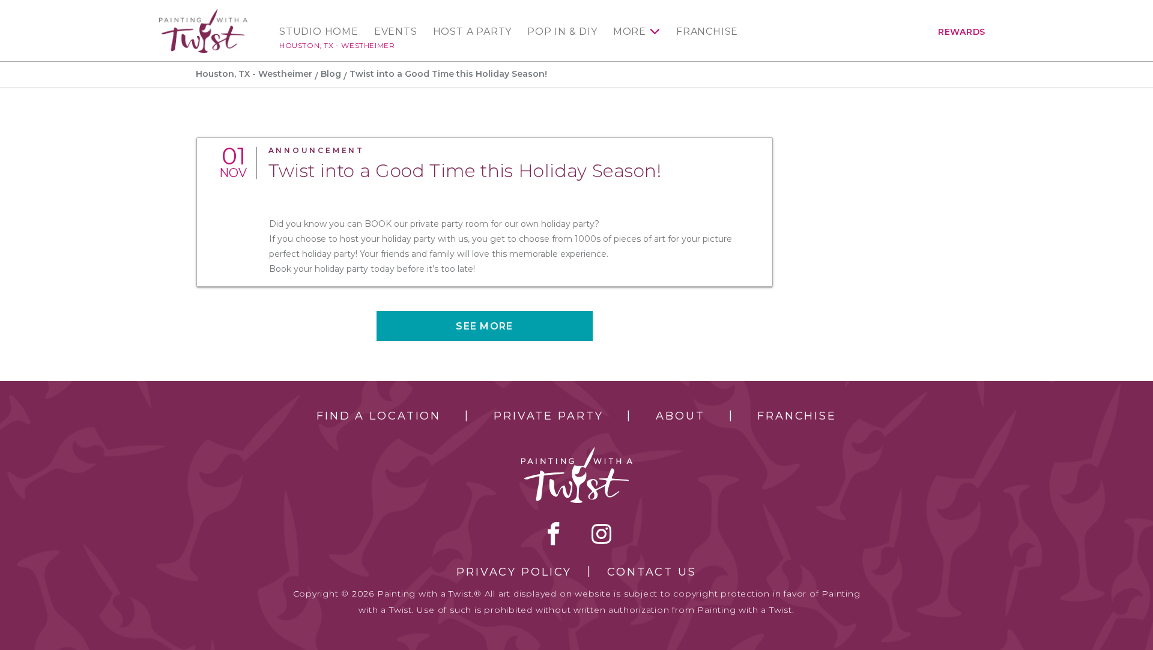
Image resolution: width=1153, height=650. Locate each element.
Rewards (961, 31)
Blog (331, 73)
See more (484, 326)
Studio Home (319, 31)
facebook (553, 533)
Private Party (548, 416)
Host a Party (472, 31)
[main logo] (203, 14)
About (680, 416)
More (629, 31)
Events (395, 31)
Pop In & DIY (562, 31)
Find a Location (378, 416)
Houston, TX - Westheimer (337, 45)
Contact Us (652, 572)
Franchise (707, 31)
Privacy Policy (514, 572)
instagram (601, 533)
